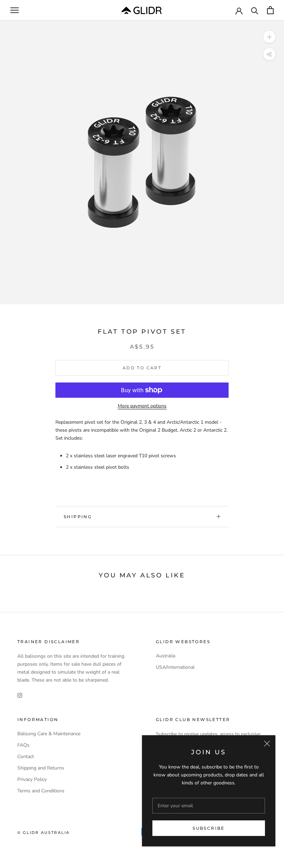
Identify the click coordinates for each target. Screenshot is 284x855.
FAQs (23, 745)
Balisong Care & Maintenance (48, 733)
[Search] (254, 10)
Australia (165, 655)
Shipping (78, 516)
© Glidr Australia (43, 832)
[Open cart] (270, 10)
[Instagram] (19, 695)
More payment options (142, 406)
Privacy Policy (32, 779)
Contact (25, 756)
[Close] (267, 743)
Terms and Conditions (40, 791)
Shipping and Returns (40, 768)
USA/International (175, 667)
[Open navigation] (14, 10)
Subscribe (209, 828)
